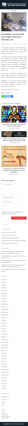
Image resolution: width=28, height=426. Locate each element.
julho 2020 (3, 353)
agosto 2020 (4, 350)
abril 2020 (3, 361)
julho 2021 (3, 320)
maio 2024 (3, 287)
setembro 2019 (4, 375)
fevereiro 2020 (4, 366)
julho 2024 (3, 285)
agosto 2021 (4, 317)
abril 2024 (3, 290)
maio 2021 (3, 326)
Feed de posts (4, 414)
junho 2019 (3, 383)
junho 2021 (3, 323)
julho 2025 (3, 279)
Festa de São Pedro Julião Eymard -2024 (10, 238)
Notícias (16, 44)
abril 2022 (3, 301)
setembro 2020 (4, 347)
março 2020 (4, 364)
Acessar (3, 412)
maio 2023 (3, 296)
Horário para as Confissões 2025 (8, 232)
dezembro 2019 (4, 369)
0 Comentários (23, 44)
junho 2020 (3, 356)
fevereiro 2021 (4, 334)
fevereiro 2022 (4, 304)
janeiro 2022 (4, 306)
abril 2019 (3, 388)
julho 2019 (3, 380)
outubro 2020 (4, 345)
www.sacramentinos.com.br (12, 89)
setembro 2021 (4, 315)
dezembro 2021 (4, 309)
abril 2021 (3, 328)
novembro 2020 (4, 342)
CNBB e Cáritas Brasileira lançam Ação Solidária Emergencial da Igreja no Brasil (14, 139)
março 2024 (4, 293)
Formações (3, 399)
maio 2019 (3, 386)
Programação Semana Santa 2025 (8, 235)
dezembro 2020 (4, 339)
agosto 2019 (4, 377)
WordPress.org (4, 418)
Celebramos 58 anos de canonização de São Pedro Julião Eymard (14, 125)
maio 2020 (3, 358)
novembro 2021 (4, 312)
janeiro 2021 (4, 336)
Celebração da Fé (5, 397)
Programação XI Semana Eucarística (9, 243)
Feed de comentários (6, 416)
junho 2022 (3, 298)
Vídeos (2, 405)
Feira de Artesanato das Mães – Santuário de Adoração (13, 240)
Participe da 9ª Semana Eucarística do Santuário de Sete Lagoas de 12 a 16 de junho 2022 (14, 170)
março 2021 (4, 331)
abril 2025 (3, 282)
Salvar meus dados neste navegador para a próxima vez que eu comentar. (12, 213)
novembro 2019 (4, 372)
